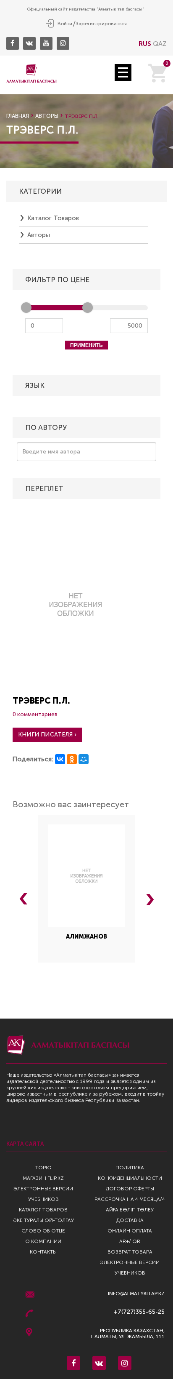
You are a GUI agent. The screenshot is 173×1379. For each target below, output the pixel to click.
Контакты (43, 1252)
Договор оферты (130, 1189)
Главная (17, 116)
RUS (145, 44)
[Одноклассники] (72, 759)
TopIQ (43, 1168)
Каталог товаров (53, 218)
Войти (65, 24)
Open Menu (123, 72)
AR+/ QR (129, 1241)
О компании (43, 1241)
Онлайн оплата (129, 1231)
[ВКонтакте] (60, 759)
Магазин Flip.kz (43, 1178)
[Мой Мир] (84, 759)
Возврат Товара (129, 1252)
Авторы (46, 116)
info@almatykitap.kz (136, 1293)
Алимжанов (86, 936)
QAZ (160, 44)
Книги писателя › (47, 734)
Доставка (130, 1220)
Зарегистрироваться (101, 24)
